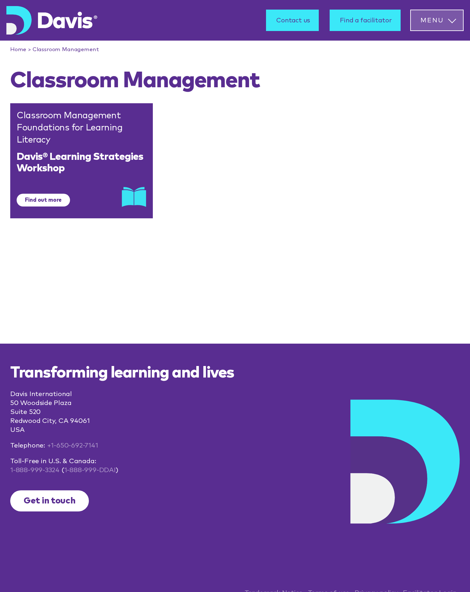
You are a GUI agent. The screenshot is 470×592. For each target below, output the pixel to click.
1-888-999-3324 (34, 470)
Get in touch (49, 500)
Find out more (43, 200)
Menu (431, 20)
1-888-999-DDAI (90, 470)
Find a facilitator (366, 20)
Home (18, 49)
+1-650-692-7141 (72, 445)
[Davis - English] (51, 20)
